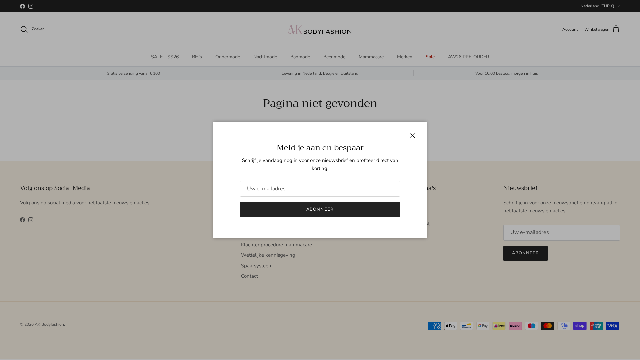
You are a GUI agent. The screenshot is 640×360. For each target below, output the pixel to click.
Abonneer (319, 209)
